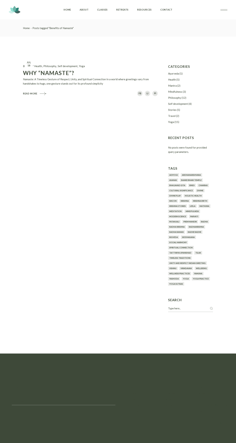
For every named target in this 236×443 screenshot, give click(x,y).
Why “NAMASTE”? (48, 73)
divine (200, 190)
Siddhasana (188, 237)
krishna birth (200, 201)
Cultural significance (181, 190)
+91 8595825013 (207, 417)
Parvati (194, 216)
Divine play (175, 196)
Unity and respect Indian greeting (187, 263)
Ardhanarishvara (191, 175)
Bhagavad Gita (177, 185)
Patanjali (174, 221)
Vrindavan (186, 268)
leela (192, 206)
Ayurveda (173, 73)
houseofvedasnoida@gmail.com (215, 422)
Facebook (169, 399)
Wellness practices (179, 273)
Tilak (198, 253)
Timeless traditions (180, 258)
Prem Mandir (190, 221)
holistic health (193, 196)
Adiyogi (173, 175)
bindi (192, 185)
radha (204, 221)
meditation (175, 211)
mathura (204, 206)
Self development (68, 66)
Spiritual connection (181, 247)
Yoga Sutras (176, 284)
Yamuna (198, 273)
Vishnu (172, 268)
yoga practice (201, 279)
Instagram (170, 393)
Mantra (172, 85)
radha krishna (177, 227)
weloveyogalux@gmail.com (212, 404)
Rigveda (173, 237)
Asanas (173, 180)
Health (38, 66)
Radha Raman (176, 232)
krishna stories (177, 206)
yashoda (174, 279)
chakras (203, 185)
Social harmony (178, 242)
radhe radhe (194, 232)
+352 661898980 (207, 398)
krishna (185, 201)
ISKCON (173, 201)
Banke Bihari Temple (191, 180)
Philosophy (49, 66)
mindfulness (192, 211)
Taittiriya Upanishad (180, 253)
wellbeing (201, 268)
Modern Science (177, 216)
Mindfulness (175, 91)
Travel (172, 115)
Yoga (82, 66)
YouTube (169, 405)
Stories (172, 109)
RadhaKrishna (196, 227)
